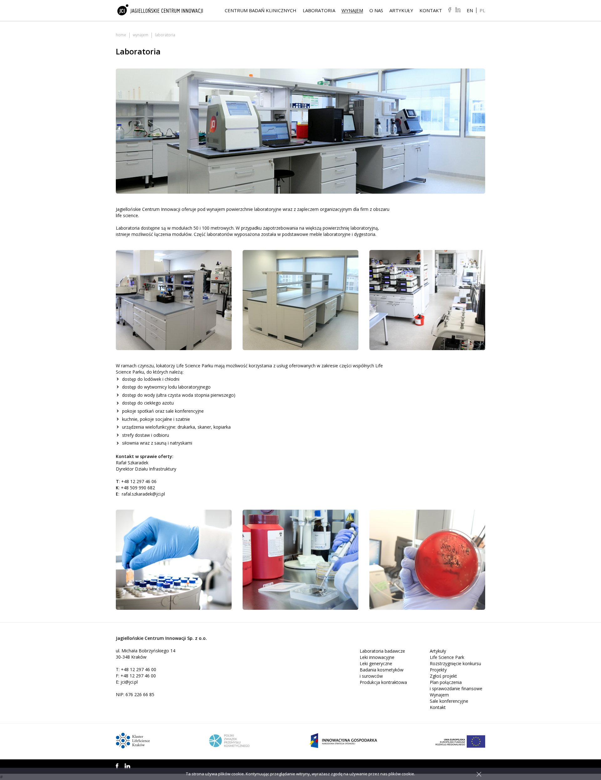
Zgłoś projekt (443, 676)
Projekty (438, 670)
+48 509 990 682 (138, 488)
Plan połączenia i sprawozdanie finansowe (456, 685)
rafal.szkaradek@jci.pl (143, 494)
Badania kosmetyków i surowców (381, 673)
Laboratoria (319, 10)
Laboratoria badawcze (382, 651)
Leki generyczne (376, 663)
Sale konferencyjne (449, 701)
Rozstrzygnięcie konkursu (455, 663)
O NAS (376, 10)
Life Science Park (447, 657)
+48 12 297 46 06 (139, 481)
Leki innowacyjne (377, 657)
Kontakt (430, 10)
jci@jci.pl (129, 682)
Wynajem (352, 10)
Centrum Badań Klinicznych (260, 10)
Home (121, 35)
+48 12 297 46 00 (138, 669)
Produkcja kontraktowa (383, 682)
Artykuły (401, 10)
